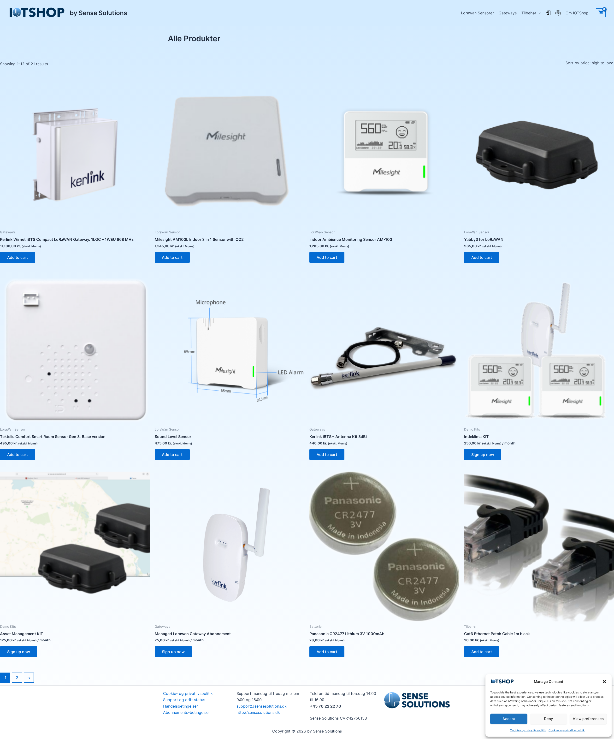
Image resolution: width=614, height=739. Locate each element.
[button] (604, 681)
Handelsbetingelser (180, 706)
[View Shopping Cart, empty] (601, 13)
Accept (508, 718)
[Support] (558, 13)
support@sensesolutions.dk (261, 706)
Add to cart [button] (17, 257)
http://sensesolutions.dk (258, 712)
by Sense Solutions (98, 13)
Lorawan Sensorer (477, 13)
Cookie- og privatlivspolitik (528, 730)
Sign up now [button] (482, 454)
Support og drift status (184, 699)
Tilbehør (528, 13)
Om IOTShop (577, 13)
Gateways (508, 13)
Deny (548, 718)
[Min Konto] (548, 13)
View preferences (588, 718)
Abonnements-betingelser (186, 712)
